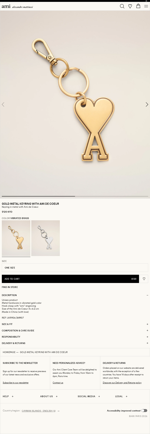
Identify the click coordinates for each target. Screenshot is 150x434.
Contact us (58, 382)
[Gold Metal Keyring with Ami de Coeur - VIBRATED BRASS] (16, 238)
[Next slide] (147, 104)
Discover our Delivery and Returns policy (122, 382)
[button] (75, 104)
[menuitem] (17, 6)
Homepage (9, 352)
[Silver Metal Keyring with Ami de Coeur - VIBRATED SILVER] (45, 238)
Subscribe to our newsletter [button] (16, 382)
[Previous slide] (3, 104)
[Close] (146, 1)
